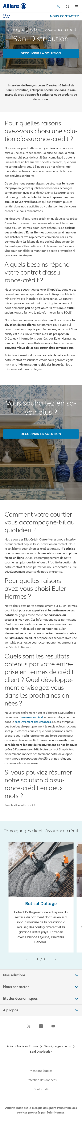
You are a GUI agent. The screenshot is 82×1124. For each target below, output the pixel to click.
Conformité (41, 1089)
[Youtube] (53, 1026)
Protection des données (41, 1080)
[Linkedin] (41, 1026)
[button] (59, 6)
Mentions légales (41, 1071)
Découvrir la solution (41, 434)
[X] (29, 1026)
